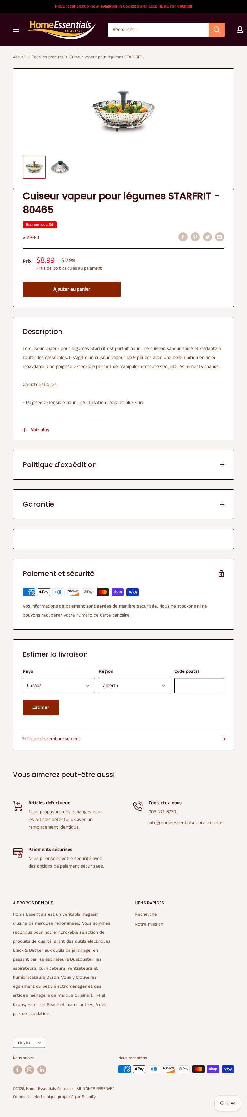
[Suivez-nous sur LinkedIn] (41, 1069)
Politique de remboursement (50, 738)
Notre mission (149, 924)
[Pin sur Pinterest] (195, 236)
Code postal (186, 671)
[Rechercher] (217, 30)
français (23, 1042)
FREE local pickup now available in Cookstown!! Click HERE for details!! (123, 6)
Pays (28, 671)
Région (106, 671)
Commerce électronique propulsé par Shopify (54, 1097)
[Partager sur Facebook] (183, 236)
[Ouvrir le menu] (16, 29)
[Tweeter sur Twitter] (207, 236)
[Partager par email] (219, 236)
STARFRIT (31, 237)
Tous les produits (47, 57)
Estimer (40, 707)
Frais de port (48, 268)
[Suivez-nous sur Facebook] (17, 1069)
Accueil (19, 57)
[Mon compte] (240, 29)
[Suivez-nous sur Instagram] (29, 1069)
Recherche (146, 914)
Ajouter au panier (71, 289)
